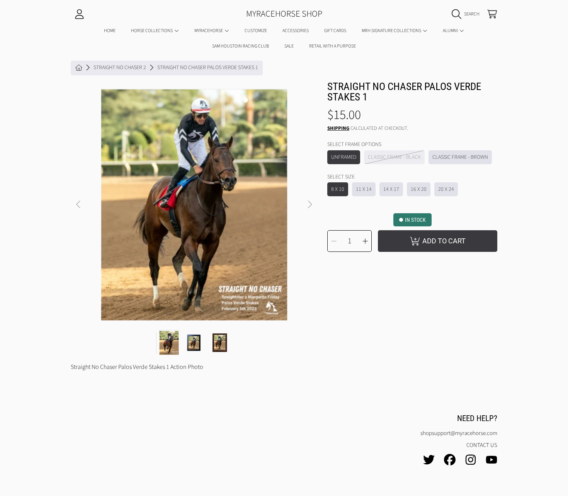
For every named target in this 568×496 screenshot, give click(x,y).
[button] (467, 14)
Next (309, 205)
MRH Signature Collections (392, 30)
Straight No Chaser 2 (120, 68)
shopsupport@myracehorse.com (458, 433)
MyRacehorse (209, 30)
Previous (79, 205)
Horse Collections (152, 30)
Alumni (451, 30)
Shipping (338, 128)
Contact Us (481, 445)
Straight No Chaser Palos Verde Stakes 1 (207, 68)
